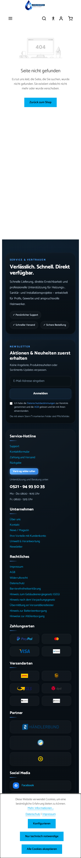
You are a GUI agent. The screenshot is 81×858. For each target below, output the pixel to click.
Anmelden (40, 393)
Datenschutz (17, 583)
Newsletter (16, 546)
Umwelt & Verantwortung (25, 541)
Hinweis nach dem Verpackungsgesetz (32, 599)
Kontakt (14, 525)
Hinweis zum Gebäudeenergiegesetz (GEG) (35, 594)
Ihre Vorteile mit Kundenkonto (28, 536)
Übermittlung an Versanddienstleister (32, 605)
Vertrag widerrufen (24, 471)
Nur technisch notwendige (41, 836)
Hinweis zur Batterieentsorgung (28, 611)
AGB (36, 407)
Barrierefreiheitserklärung (25, 588)
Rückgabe (15, 463)
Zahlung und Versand (22, 457)
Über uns (15, 519)
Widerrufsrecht (19, 578)
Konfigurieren (41, 823)
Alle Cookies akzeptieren (42, 849)
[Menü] (10, 18)
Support (14, 446)
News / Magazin (19, 530)
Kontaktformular (20, 451)
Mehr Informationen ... (41, 808)
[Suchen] (44, 18)
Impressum (16, 566)
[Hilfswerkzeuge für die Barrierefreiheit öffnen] (53, 18)
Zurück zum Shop (40, 102)
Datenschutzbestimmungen (41, 403)
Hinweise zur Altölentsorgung (27, 616)
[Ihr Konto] (61, 18)
